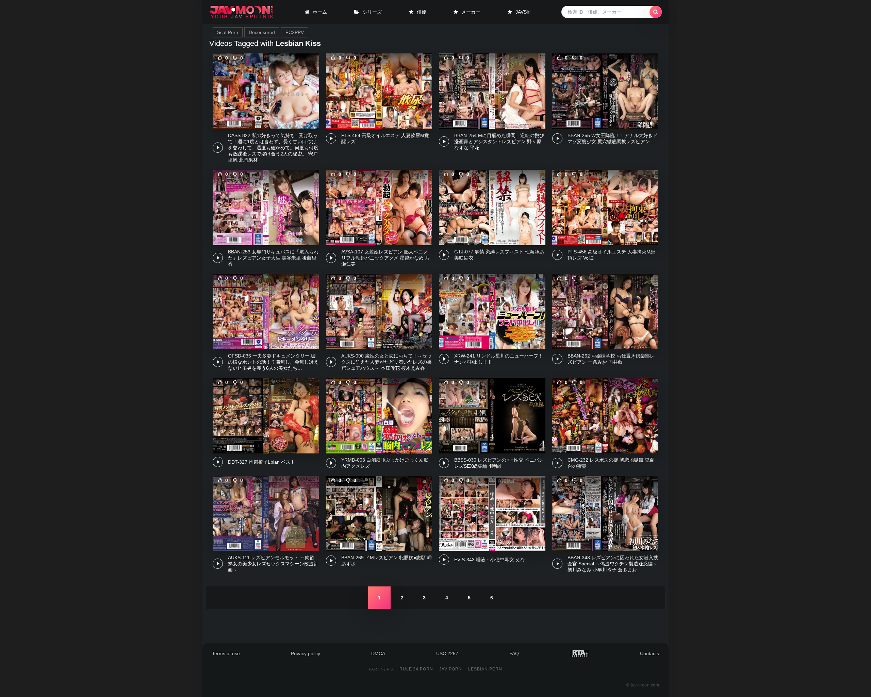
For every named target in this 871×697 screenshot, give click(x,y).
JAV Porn (450, 669)
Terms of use (226, 653)
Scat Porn (227, 32)
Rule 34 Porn (416, 669)
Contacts (649, 653)
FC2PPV (294, 32)
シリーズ (372, 12)
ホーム (320, 12)
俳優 (421, 12)
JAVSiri (522, 12)
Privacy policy (305, 653)
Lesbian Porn (485, 669)
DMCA (378, 653)
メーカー (470, 12)
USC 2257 (447, 653)
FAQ (514, 653)
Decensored (262, 32)
